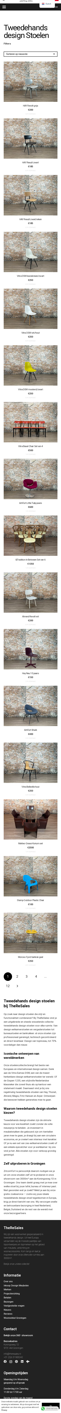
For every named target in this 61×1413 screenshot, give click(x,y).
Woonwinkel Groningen (15, 1318)
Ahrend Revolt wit (30, 616)
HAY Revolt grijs (30, 105)
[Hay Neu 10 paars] (30, 649)
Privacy (4, 1410)
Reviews (8, 1313)
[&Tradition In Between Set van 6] (30, 535)
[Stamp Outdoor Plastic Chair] (30, 876)
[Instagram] (10, 1361)
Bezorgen (8, 1301)
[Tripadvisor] (28, 1361)
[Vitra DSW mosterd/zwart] (30, 365)
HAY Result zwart (30, 162)
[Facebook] (5, 1361)
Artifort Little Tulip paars (30, 503)
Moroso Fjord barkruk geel (30, 957)
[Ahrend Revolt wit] (30, 592)
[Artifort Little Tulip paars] (30, 479)
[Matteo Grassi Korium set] (30, 819)
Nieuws (7, 1309)
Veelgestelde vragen (14, 1305)
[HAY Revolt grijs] (30, 81)
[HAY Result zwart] (30, 138)
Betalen (7, 1297)
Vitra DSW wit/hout (30, 332)
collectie (25, 1264)
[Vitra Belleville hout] (30, 763)
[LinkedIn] (22, 1361)
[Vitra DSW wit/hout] (30, 309)
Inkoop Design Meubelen (16, 1285)
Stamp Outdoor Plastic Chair (30, 900)
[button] (4, 7)
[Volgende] (17, 986)
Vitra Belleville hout (30, 786)
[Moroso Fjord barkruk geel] (30, 933)
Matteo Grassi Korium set (30, 843)
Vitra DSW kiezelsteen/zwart (30, 276)
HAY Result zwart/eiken (30, 219)
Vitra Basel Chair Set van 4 (30, 446)
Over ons (8, 1281)
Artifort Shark (30, 730)
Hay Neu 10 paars (30, 673)
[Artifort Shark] (30, 706)
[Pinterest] (16, 1361)
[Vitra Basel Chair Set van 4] (30, 422)
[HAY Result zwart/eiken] (30, 195)
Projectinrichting (12, 1293)
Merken (7, 1289)
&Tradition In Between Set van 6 (30, 559)
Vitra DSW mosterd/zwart (30, 389)
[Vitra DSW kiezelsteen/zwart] (30, 252)
